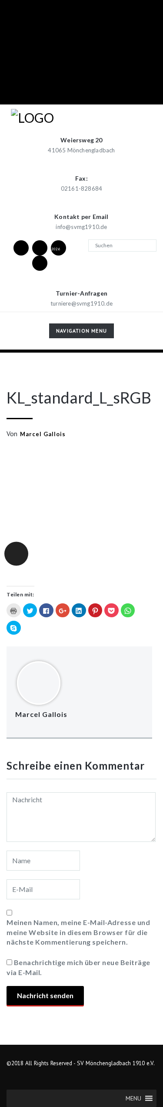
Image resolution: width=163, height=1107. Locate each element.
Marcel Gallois (43, 434)
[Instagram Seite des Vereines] (39, 247)
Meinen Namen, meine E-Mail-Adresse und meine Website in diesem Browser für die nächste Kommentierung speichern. (78, 932)
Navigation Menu (81, 332)
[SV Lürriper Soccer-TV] (39, 263)
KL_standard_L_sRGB (79, 397)
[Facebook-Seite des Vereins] (20, 247)
